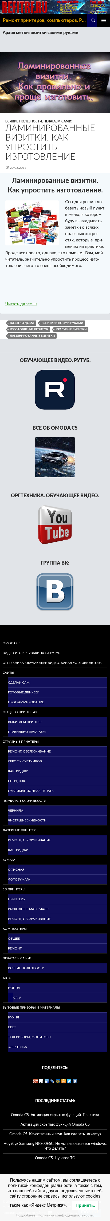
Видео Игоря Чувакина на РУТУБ (31, 653)
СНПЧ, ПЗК (16, 781)
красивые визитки (71, 329)
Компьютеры (15, 928)
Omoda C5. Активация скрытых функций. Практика (55, 1115)
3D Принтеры (14, 889)
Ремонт (15, 948)
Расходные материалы (28, 909)
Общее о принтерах (20, 712)
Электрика (17, 1047)
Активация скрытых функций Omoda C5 (55, 1125)
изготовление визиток (29, 329)
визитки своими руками (62, 323)
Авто (7, 978)
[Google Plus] (35, 1081)
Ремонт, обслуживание (29, 751)
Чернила (15, 810)
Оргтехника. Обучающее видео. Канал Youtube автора (52, 662)
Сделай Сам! (19, 682)
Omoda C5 (11, 643)
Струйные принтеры (21, 741)
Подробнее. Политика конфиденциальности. (55, 1215)
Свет (12, 1027)
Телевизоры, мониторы (29, 1037)
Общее (14, 938)
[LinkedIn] (47, 1081)
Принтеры (17, 899)
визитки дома (22, 323)
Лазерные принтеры (20, 830)
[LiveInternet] (41, 1081)
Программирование (26, 702)
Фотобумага (19, 879)
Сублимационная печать (30, 790)
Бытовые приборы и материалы (31, 1007)
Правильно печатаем (27, 731)
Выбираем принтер (24, 721)
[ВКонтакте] (75, 1081)
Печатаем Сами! (58, 121)
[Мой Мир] (58, 1081)
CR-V (17, 997)
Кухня (13, 1017)
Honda (14, 987)
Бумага (9, 859)
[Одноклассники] (63, 1081)
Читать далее (21, 304)
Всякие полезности (23, 121)
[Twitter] (69, 1081)
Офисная (16, 869)
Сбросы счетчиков (25, 761)
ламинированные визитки (32, 335)
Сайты (8, 672)
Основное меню (103, 20)
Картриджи (18, 771)
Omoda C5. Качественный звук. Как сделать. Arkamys (55, 1134)
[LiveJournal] (52, 1081)
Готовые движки (23, 692)
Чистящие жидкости (27, 820)
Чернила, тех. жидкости (24, 800)
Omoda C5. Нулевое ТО (55, 1158)
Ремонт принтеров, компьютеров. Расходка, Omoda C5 (45, 20)
